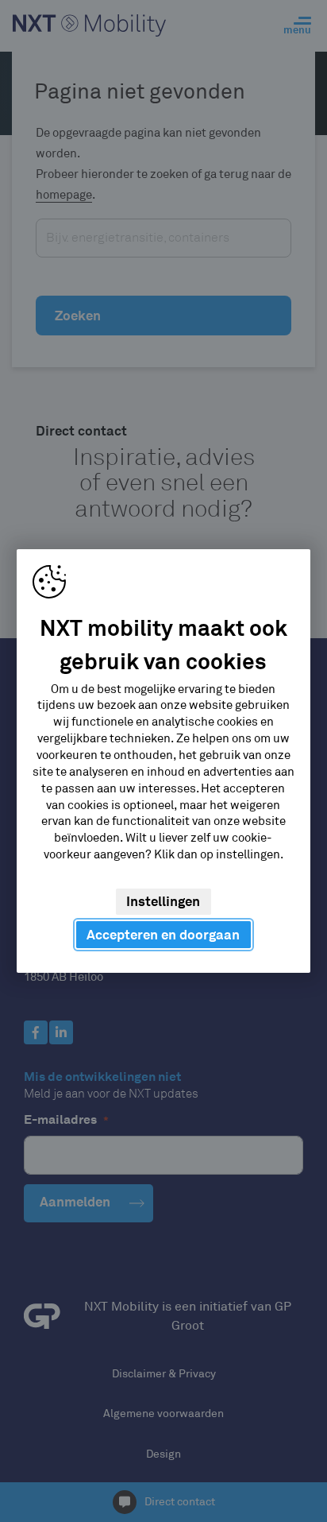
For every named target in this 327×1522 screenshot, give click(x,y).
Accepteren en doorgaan (163, 934)
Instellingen (163, 901)
